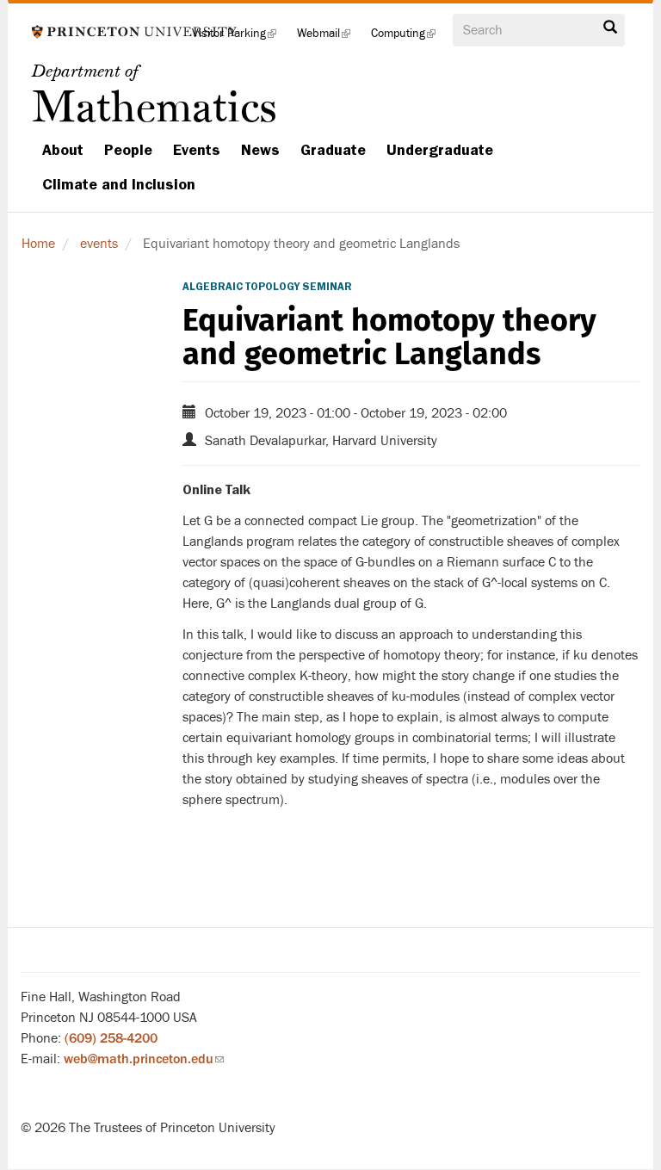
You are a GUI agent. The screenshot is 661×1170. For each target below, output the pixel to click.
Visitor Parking (239, 38)
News (260, 150)
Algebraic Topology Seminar (267, 287)
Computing (408, 38)
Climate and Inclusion (118, 184)
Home (38, 243)
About (62, 150)
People (128, 150)
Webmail (329, 38)
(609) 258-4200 (111, 1038)
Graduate (333, 150)
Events (196, 150)
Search (610, 32)
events (99, 243)
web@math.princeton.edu (144, 1059)
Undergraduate (439, 150)
